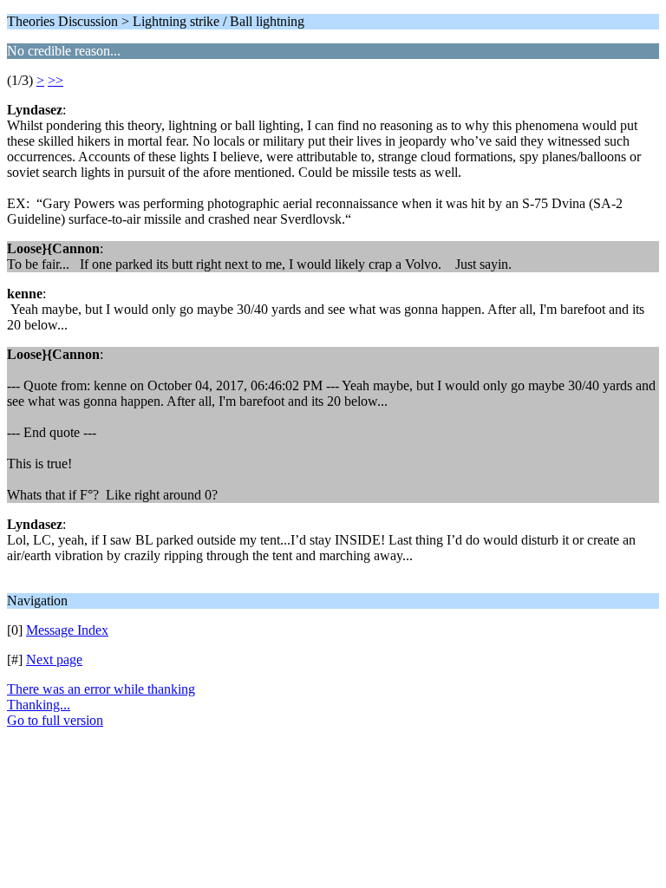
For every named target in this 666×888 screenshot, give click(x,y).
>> (55, 80)
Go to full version (55, 720)
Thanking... (38, 704)
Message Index (67, 630)
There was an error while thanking (101, 689)
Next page (54, 659)
